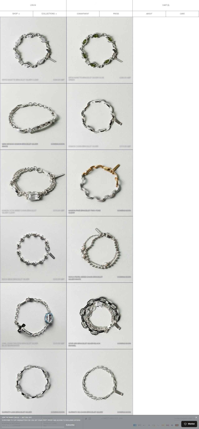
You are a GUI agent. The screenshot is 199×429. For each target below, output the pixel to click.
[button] (165, 5)
